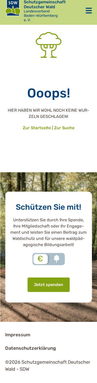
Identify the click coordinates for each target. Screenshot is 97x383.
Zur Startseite (37, 127)
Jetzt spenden (48, 284)
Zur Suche (64, 127)
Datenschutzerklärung (30, 348)
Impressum (17, 335)
